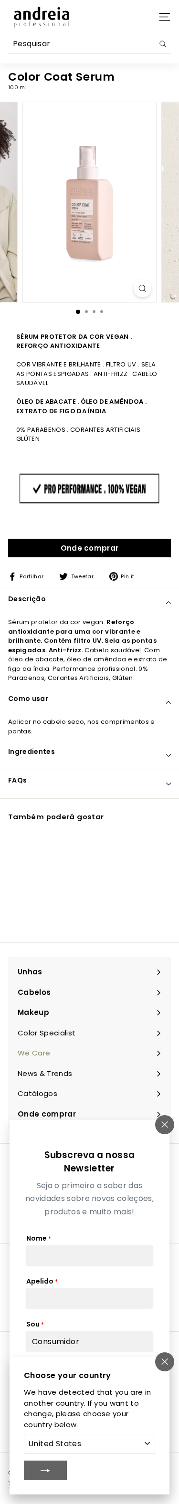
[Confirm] (45, 1470)
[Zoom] (142, 288)
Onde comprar (90, 548)
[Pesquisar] (162, 44)
